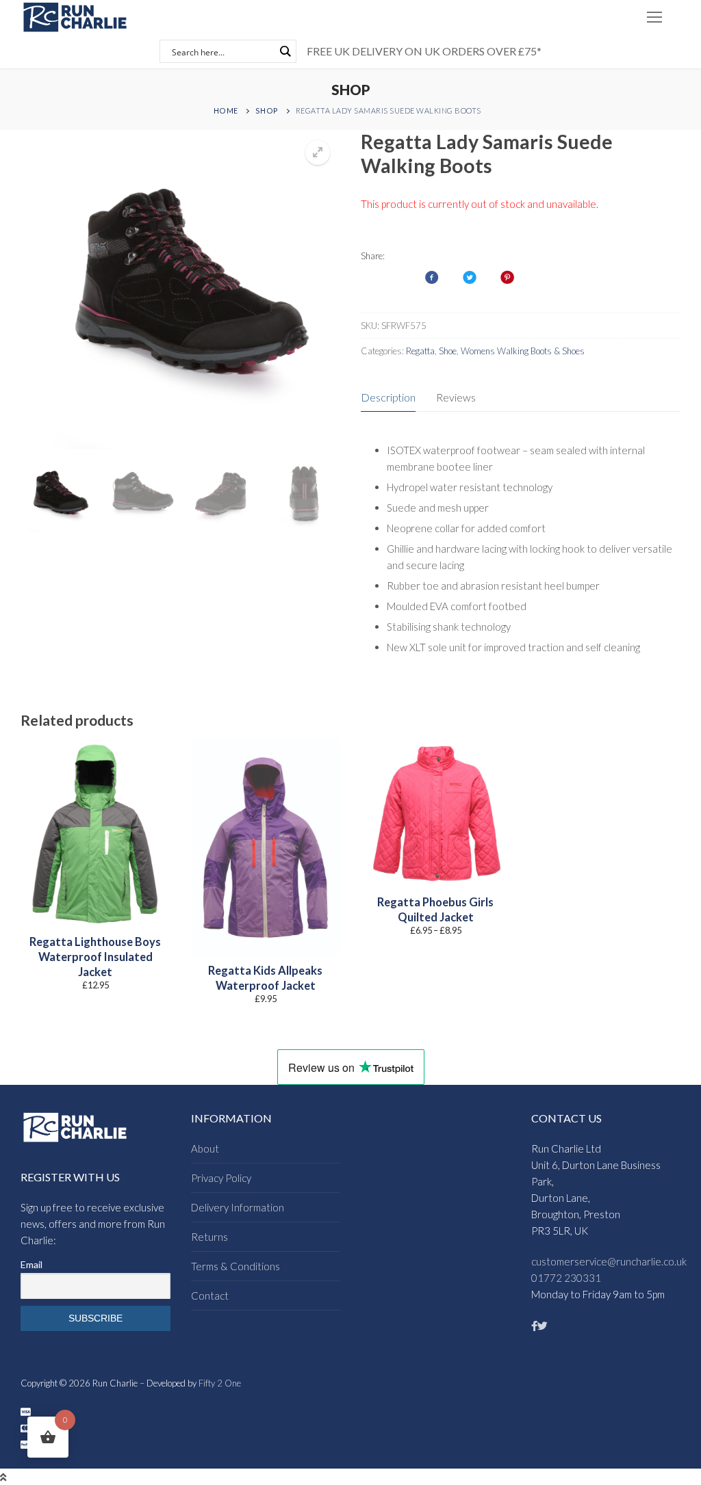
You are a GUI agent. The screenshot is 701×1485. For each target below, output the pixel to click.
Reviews (456, 397)
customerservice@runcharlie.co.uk (609, 1261)
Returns (209, 1237)
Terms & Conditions (235, 1266)
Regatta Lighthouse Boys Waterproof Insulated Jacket (95, 957)
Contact (210, 1295)
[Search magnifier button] (285, 51)
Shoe (448, 350)
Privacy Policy (221, 1178)
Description (388, 397)
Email (31, 1264)
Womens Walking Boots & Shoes (523, 350)
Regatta (420, 350)
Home (226, 110)
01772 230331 (566, 1278)
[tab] (388, 398)
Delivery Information (237, 1207)
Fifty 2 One (220, 1383)
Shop (267, 110)
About (205, 1148)
